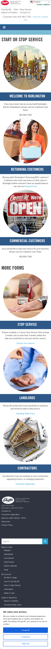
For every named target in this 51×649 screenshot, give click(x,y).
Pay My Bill (6, 10)
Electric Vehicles (10, 566)
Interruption (8, 589)
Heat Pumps (9, 562)
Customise (25, 637)
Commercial (9, 558)
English (36, 2)
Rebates (7, 550)
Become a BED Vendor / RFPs (13, 518)
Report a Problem (9, 13)
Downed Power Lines (12, 605)
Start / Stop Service (22, 10)
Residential (8, 554)
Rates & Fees (9, 593)
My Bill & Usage (10, 578)
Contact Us (25, 13)
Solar (6, 570)
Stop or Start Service (12, 585)
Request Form (30, 186)
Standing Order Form (25, 414)
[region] (25, 628)
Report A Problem (11, 601)
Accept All (25, 630)
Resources (5, 522)
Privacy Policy (7, 525)
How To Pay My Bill (11, 582)
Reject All (25, 644)
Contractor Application (25, 484)
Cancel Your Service (25, 343)
